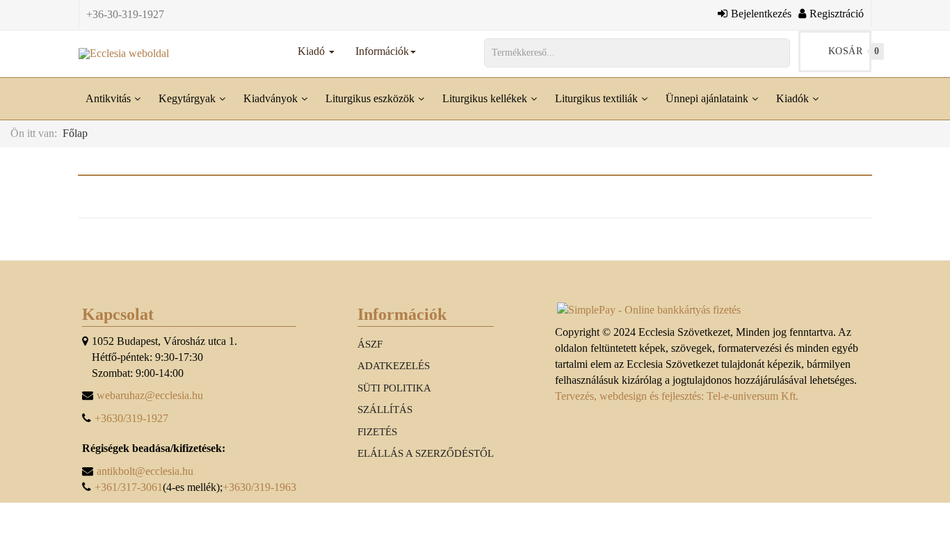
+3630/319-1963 (259, 487)
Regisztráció (837, 13)
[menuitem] (115, 99)
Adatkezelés (393, 365)
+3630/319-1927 (131, 418)
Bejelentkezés (761, 13)
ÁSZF (370, 344)
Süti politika (394, 388)
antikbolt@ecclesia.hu (145, 471)
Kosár (850, 51)
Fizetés (377, 431)
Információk (382, 51)
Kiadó (313, 51)
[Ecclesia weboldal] (124, 53)
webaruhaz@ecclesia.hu (150, 395)
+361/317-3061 (129, 487)
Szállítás (384, 409)
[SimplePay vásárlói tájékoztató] (711, 310)
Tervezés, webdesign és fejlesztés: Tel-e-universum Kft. (676, 396)
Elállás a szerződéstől (425, 453)
